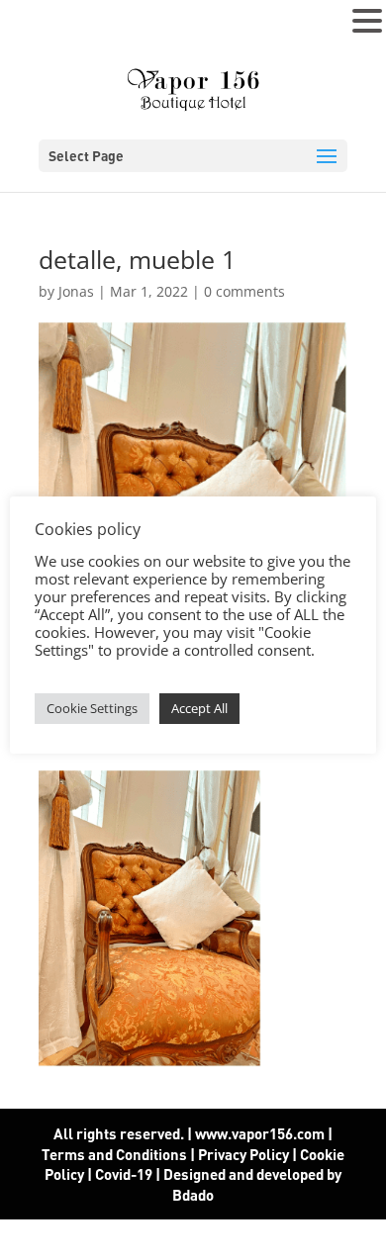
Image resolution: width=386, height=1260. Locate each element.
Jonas (76, 291)
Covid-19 (125, 1174)
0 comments (244, 291)
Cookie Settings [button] (92, 708)
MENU (45, 25)
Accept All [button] (199, 708)
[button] (367, 22)
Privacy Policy (243, 1154)
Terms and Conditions (114, 1154)
